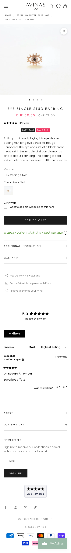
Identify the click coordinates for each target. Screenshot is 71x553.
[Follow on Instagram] (15, 507)
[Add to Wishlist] (35, 233)
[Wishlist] (58, 6)
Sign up (15, 473)
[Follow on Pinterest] (25, 507)
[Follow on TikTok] (35, 507)
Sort (32, 347)
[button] (16, 123)
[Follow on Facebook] (6, 507)
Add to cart (35, 220)
